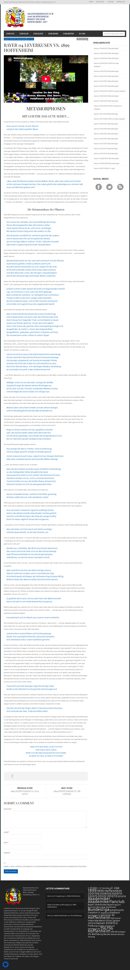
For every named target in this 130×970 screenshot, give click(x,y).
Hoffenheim (99, 917)
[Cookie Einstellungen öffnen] (6, 967)
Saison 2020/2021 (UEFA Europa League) (110, 91)
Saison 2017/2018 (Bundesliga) (106, 114)
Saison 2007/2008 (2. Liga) (104, 168)
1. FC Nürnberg (104, 888)
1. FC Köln (92, 888)
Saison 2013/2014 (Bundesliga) (106, 139)
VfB (112, 932)
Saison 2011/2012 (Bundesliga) (106, 149)
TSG (103, 928)
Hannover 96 (108, 915)
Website (7, 853)
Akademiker (99, 899)
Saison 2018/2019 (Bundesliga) (106, 101)
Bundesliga (98, 909)
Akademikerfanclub (106, 902)
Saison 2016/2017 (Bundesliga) (106, 124)
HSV (113, 918)
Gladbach (115, 912)
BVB (112, 910)
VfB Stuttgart (119, 932)
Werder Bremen (117, 934)
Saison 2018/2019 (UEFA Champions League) (108, 107)
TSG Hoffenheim (100, 929)
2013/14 (121, 896)
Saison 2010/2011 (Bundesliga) (106, 153)
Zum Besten (68, 34)
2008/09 (105, 893)
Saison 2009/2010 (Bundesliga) (106, 158)
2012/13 (112, 896)
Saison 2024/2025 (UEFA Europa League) (106, 64)
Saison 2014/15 (105, 923)
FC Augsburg (103, 913)
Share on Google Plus (45, 776)
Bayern (110, 904)
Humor (118, 918)
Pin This (62, 776)
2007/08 (93, 893)
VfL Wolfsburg (95, 934)
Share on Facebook (12, 776)
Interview (93, 920)
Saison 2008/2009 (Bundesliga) (106, 163)
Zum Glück (38, 34)
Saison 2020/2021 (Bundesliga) (15, 39)
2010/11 (92, 896)
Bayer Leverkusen (97, 904)
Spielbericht (94, 929)
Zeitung (91, 937)
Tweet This (29, 776)
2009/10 (116, 893)
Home (91, 2)
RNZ (110, 921)
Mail (6, 842)
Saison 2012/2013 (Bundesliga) (106, 144)
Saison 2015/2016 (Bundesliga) (106, 129)
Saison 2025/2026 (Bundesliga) (106, 53)
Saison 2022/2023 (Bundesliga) (106, 76)
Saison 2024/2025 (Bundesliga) (106, 58)
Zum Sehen (53, 34)
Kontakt (111, 2)
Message (8, 809)
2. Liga (115, 888)
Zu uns (82, 34)
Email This (79, 776)
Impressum (121, 2)
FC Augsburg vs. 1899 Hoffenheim (67, 896)
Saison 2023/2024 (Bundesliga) (106, 71)
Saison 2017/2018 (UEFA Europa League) (109, 119)
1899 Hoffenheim (109, 891)
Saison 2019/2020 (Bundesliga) (106, 96)
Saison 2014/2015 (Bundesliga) (106, 134)
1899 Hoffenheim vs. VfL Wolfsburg (68, 916)
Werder (106, 934)
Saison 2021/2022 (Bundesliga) (106, 81)
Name (6, 832)
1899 (92, 890)
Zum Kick (10, 34)
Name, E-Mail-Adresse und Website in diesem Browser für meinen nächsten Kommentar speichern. (45, 866)
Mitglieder (99, 2)
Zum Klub (24, 34)
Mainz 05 (104, 920)
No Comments (82, 39)
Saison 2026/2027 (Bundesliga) (106, 48)
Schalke (100, 926)
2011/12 (102, 896)
